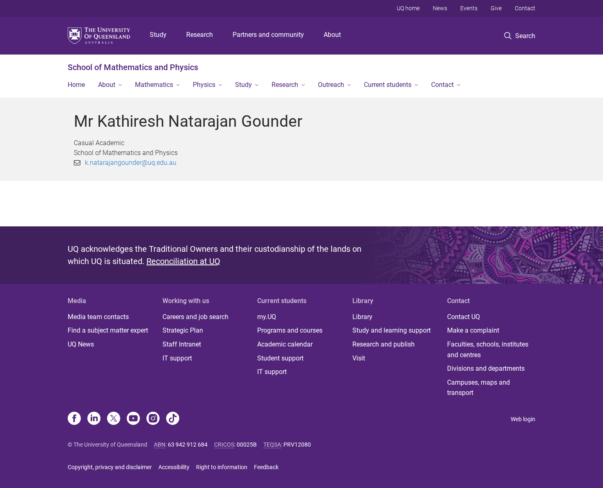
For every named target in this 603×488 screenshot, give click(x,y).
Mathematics (154, 85)
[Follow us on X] (113, 419)
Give (496, 8)
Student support (280, 358)
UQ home (408, 8)
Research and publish (383, 344)
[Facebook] (74, 419)
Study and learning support (391, 330)
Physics (204, 85)
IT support (177, 358)
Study (158, 35)
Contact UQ (463, 317)
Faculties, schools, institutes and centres (487, 349)
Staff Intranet (181, 344)
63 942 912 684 (188, 444)
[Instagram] (153, 419)
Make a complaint (473, 330)
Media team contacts (98, 317)
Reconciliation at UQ (183, 261)
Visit (358, 358)
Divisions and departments (486, 368)
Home (76, 85)
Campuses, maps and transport (478, 388)
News (440, 8)
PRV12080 (297, 444)
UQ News (81, 344)
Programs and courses (289, 330)
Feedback (266, 467)
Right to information (221, 467)
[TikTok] (172, 419)
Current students (387, 85)
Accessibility (174, 467)
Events (468, 8)
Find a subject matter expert (108, 330)
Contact (525, 8)
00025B (247, 444)
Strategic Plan (182, 330)
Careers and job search (195, 317)
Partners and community (268, 35)
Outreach (331, 85)
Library (362, 317)
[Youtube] (133, 419)
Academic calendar (285, 344)
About (332, 35)
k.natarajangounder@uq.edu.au (130, 162)
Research (199, 35)
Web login (523, 419)
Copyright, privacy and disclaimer (110, 467)
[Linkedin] (93, 419)
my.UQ (266, 317)
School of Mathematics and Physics (133, 67)
